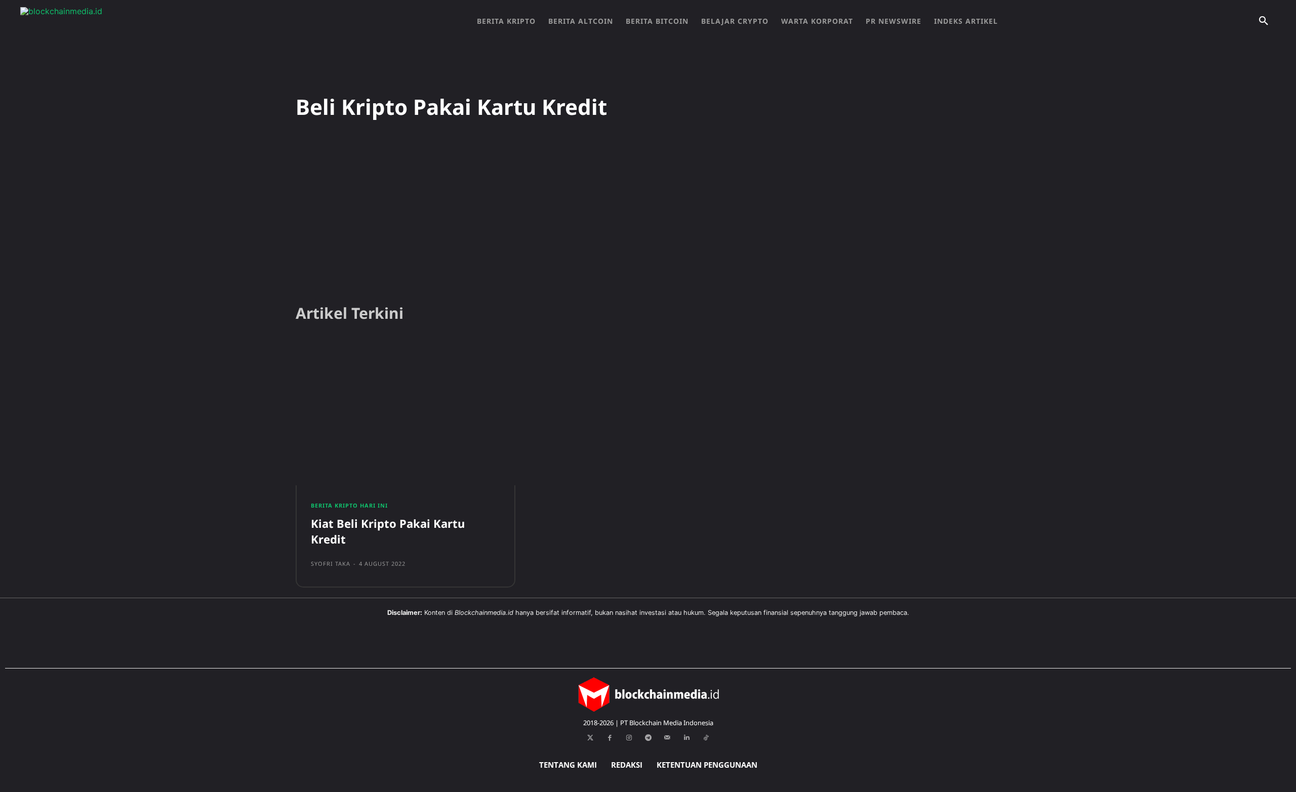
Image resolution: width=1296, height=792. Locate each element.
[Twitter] (590, 737)
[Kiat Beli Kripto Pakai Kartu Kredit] (405, 414)
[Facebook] (609, 737)
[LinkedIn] (686, 737)
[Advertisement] (648, 217)
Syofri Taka (330, 563)
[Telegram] (648, 737)
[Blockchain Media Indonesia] (121, 21)
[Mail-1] (667, 737)
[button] (1263, 21)
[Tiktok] (705, 737)
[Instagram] (628, 737)
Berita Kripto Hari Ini (349, 505)
